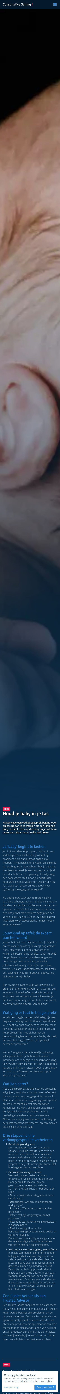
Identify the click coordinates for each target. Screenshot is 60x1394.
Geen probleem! (45, 1387)
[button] (55, 4)
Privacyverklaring (11, 1387)
